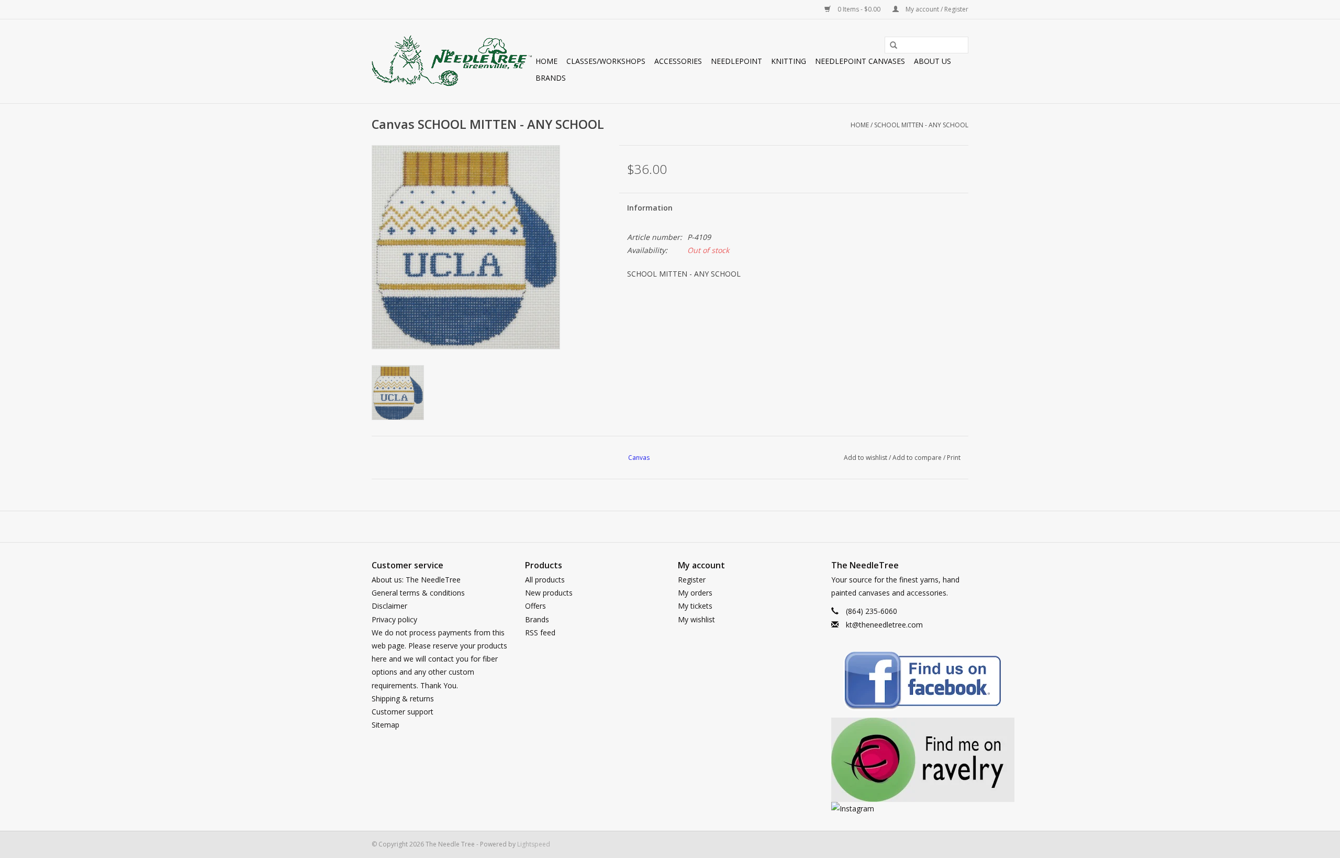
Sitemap (385, 725)
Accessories (678, 61)
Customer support (402, 712)
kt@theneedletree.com (884, 625)
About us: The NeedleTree (416, 580)
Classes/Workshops (605, 61)
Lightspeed (533, 844)
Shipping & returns (403, 698)
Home (546, 61)
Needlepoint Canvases (860, 61)
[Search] (890, 45)
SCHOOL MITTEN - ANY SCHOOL (921, 124)
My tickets (695, 606)
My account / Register (936, 9)
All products (545, 580)
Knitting (788, 61)
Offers (535, 606)
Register (692, 580)
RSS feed (540, 632)
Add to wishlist (865, 457)
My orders (695, 593)
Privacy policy (394, 619)
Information (650, 208)
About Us (932, 61)
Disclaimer (389, 606)
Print (954, 457)
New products (549, 593)
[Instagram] (900, 808)
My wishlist (696, 619)
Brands (550, 78)
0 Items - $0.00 (859, 9)
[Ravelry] (900, 760)
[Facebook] (900, 682)
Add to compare (917, 457)
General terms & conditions (418, 593)
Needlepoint (736, 61)
